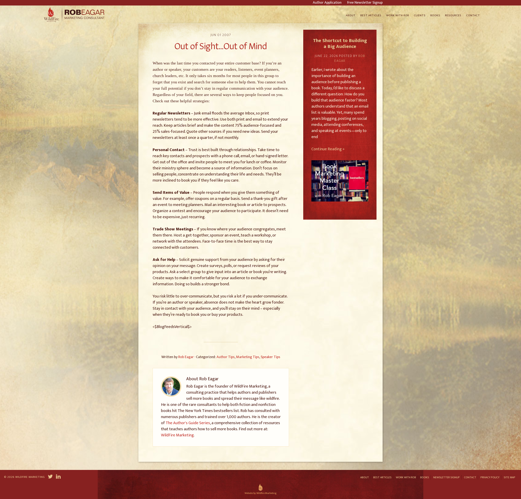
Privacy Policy (490, 477)
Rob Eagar (74, 14)
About (364, 477)
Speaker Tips (270, 357)
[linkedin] (58, 477)
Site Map (509, 477)
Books (424, 477)
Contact (470, 477)
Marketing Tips (247, 357)
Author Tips (226, 357)
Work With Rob (406, 477)
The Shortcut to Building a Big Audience (340, 44)
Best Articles (382, 477)
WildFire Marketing (177, 435)
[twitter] (50, 477)
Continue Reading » (328, 149)
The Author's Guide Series (188, 422)
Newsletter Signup (446, 477)
